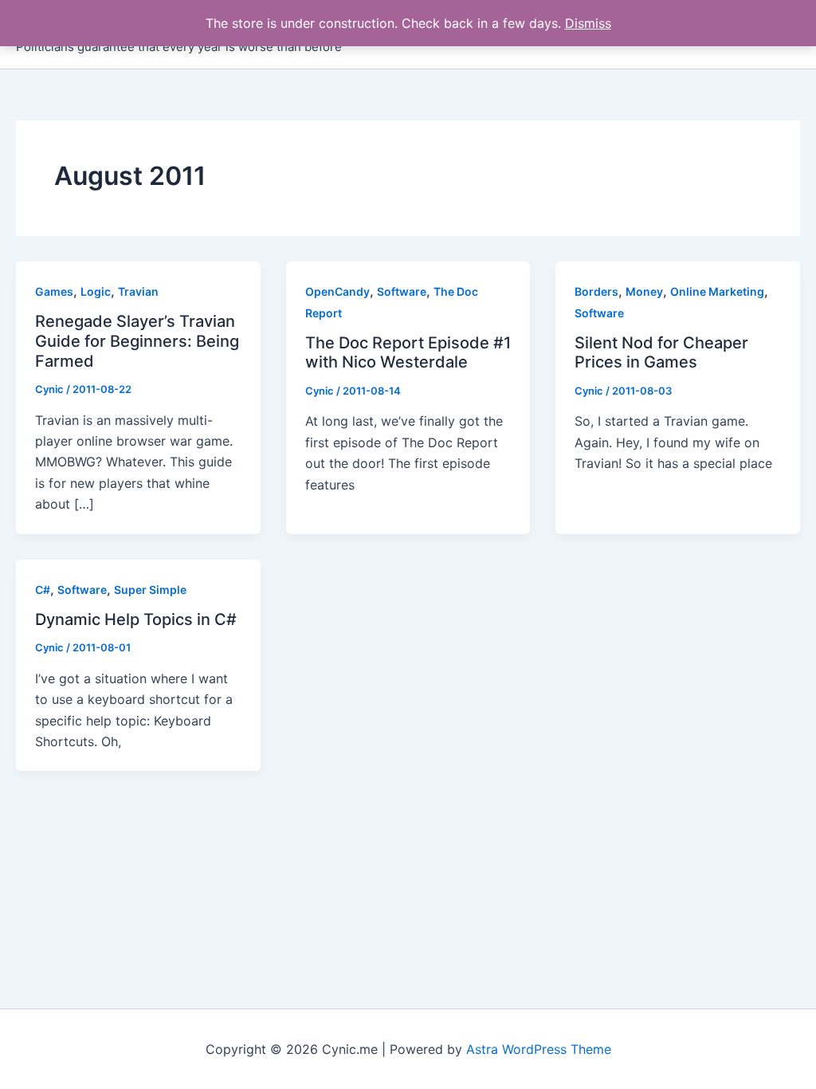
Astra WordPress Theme (538, 1049)
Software (401, 291)
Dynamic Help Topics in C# (136, 619)
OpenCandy (337, 291)
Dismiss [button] (588, 23)
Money (644, 291)
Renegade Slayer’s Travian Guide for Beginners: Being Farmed (137, 341)
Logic (95, 291)
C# (42, 589)
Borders (596, 291)
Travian (138, 291)
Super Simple (150, 589)
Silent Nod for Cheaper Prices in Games (661, 352)
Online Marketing (717, 291)
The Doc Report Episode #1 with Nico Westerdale (408, 352)
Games (54, 291)
